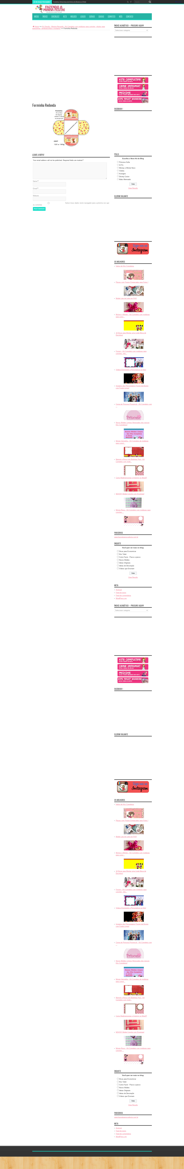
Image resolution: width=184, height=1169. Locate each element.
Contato (129, 16)
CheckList (55, 16)
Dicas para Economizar (127, 551)
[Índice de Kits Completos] (134, 275)
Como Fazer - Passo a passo (129, 557)
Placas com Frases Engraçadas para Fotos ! (132, 282)
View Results (133, 188)
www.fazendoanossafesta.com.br (126, 537)
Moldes (73, 16)
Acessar (119, 590)
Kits (65, 16)
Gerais (92, 16)
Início (36, 16)
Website (36, 196)
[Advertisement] (71, 48)
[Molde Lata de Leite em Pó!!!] (134, 307)
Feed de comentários (123, 595)
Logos (82, 16)
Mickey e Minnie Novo (127, 168)
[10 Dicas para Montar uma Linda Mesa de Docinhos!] (134, 344)
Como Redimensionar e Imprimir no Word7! (131, 478)
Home (37, 27)
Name (35, 181)
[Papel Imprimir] (133, 87)
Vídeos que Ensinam (126, 569)
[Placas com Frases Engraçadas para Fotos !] (134, 291)
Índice (45, 16)
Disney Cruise (124, 177)
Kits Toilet (122, 554)
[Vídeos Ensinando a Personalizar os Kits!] (134, 378)
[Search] (150, 2)
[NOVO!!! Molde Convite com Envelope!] (134, 503)
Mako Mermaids (125, 179)
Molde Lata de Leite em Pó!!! (126, 298)
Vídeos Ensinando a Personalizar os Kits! (131, 370)
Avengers (122, 174)
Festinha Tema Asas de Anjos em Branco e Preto (69, 2)
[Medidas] (133, 93)
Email (35, 188)
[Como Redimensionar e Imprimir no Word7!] (134, 486)
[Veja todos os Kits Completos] (133, 80)
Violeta (121, 171)
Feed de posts (121, 593)
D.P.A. (121, 165)
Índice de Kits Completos (125, 266)
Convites (111, 16)
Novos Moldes (124, 560)
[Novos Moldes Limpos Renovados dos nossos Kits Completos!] (134, 434)
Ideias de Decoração (126, 566)
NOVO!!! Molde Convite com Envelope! (130, 494)
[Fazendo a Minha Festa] (51, 8)
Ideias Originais (124, 563)
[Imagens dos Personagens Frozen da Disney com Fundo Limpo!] (134, 397)
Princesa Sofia (124, 162)
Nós (120, 16)
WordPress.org (121, 598)
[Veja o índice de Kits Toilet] (133, 100)
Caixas (101, 16)
